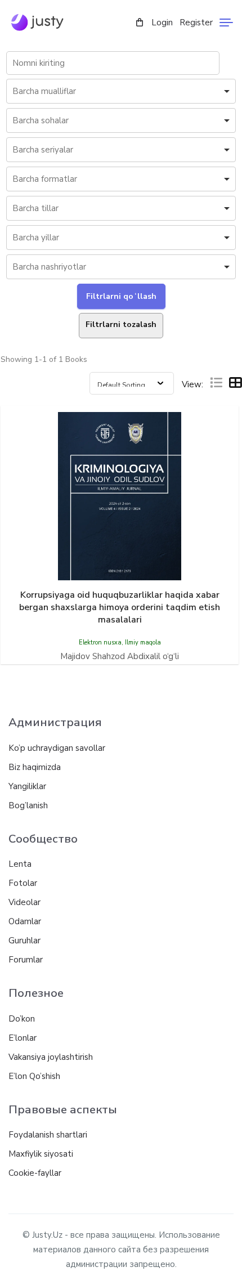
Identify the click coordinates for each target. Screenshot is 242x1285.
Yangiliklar (27, 786)
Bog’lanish (28, 805)
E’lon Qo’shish (34, 1076)
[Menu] (226, 22)
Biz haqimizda (34, 767)
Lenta (20, 864)
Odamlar (24, 921)
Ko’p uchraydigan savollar (56, 748)
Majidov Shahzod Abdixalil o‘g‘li (119, 656)
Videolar (24, 902)
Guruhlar (24, 940)
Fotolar (22, 883)
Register (196, 22)
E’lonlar (22, 1038)
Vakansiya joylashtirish (50, 1057)
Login (162, 22)
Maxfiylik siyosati (40, 1153)
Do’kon (21, 1018)
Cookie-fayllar (34, 1173)
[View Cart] (139, 23)
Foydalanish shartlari (47, 1134)
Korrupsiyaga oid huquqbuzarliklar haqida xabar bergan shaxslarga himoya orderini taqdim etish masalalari (119, 607)
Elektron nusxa (100, 642)
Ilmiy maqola (143, 642)
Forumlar (25, 959)
